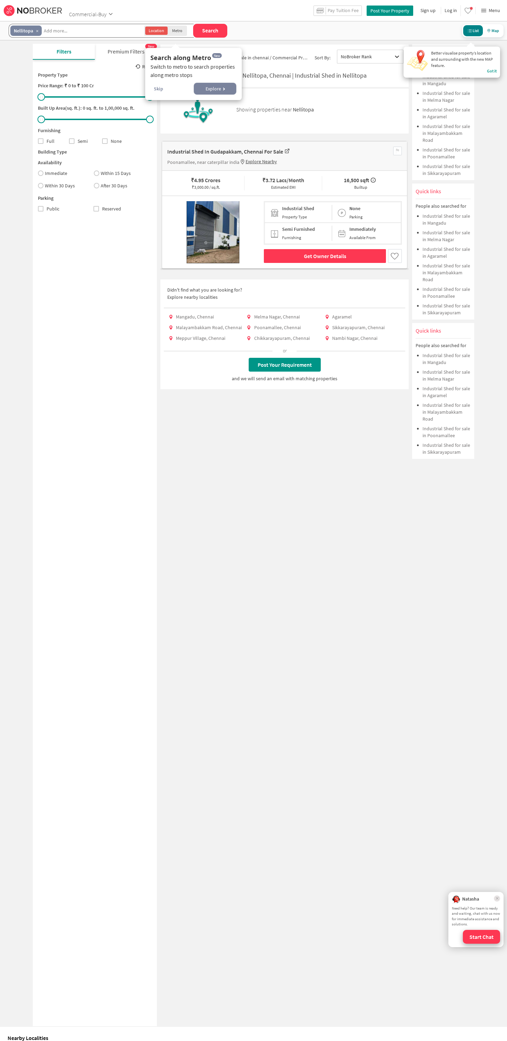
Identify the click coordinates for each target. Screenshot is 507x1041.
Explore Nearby (261, 161)
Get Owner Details (325, 256)
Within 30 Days (60, 186)
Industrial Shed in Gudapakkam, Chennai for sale (225, 151)
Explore (213, 89)
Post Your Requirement (285, 364)
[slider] (41, 97)
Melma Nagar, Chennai (277, 317)
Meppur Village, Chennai (200, 338)
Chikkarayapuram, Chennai (282, 338)
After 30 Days (114, 186)
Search (210, 30)
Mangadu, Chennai (195, 317)
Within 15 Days (116, 173)
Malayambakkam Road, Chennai (209, 327)
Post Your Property (389, 11)
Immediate (56, 173)
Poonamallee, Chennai (277, 327)
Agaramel (342, 317)
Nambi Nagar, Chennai (354, 338)
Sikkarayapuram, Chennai (358, 327)
